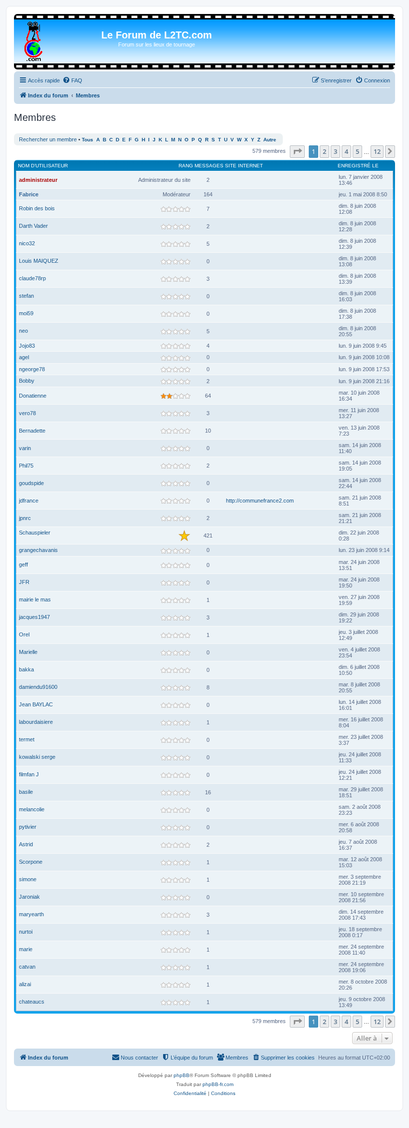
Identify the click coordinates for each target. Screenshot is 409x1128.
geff (23, 564)
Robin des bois (37, 208)
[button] (297, 151)
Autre (269, 139)
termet (26, 739)
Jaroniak (29, 897)
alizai (25, 984)
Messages (209, 165)
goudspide (31, 483)
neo (23, 331)
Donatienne (32, 396)
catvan (27, 967)
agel (24, 357)
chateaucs (31, 1002)
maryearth (31, 914)
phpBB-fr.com (218, 1084)
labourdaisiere (36, 722)
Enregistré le (358, 165)
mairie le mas (35, 599)
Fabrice (28, 194)
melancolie (31, 809)
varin (25, 448)
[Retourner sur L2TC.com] (34, 39)
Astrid (26, 844)
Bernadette (32, 431)
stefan (26, 296)
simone (27, 879)
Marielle (28, 652)
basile (26, 792)
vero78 (27, 413)
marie (25, 949)
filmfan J (29, 774)
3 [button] (335, 151)
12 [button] (377, 151)
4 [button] (346, 151)
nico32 (27, 243)
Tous (87, 139)
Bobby (26, 381)
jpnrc (25, 518)
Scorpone (30, 862)
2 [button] (324, 151)
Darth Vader (33, 226)
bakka (26, 669)
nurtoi (25, 932)
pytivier (27, 827)
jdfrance (28, 501)
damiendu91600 (38, 687)
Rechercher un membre (48, 139)
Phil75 (26, 466)
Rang (186, 165)
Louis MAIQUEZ (38, 261)
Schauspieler (34, 533)
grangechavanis (38, 550)
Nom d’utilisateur (43, 165)
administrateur (38, 180)
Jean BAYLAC (36, 704)
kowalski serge (37, 757)
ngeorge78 (32, 369)
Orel (24, 634)
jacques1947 (34, 617)
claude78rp (32, 278)
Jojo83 (27, 346)
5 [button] (357, 151)
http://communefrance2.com (260, 501)
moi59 (26, 313)
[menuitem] (72, 80)
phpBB (182, 1075)
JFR (24, 582)
